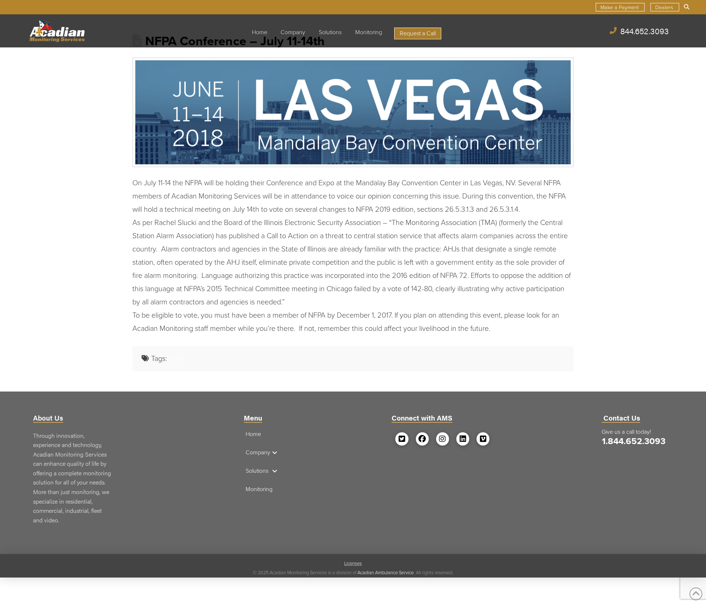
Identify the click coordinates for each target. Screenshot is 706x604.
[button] (687, 7)
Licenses (353, 564)
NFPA (175, 358)
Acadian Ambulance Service (385, 573)
